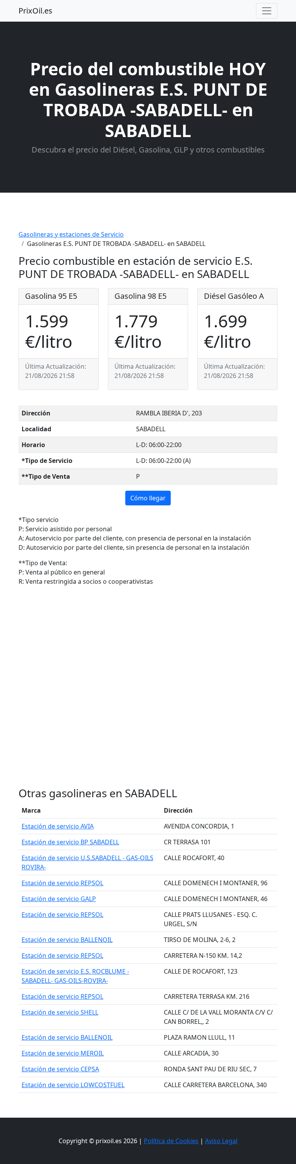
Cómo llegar (148, 498)
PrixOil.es (35, 10)
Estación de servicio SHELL (60, 1012)
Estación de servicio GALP (59, 899)
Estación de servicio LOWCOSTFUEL (73, 1085)
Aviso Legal (221, 1141)
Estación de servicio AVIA (58, 826)
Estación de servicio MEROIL (63, 1053)
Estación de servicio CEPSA (60, 1069)
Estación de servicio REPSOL (62, 883)
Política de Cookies (171, 1141)
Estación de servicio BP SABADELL (70, 842)
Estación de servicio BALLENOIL (67, 939)
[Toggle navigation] (267, 11)
